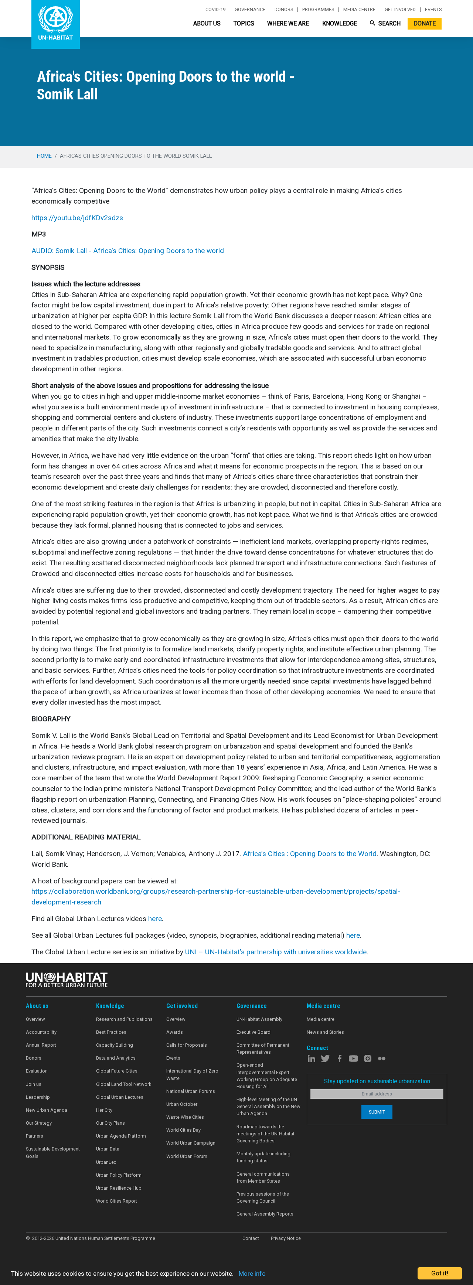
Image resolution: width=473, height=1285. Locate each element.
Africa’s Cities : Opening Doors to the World (310, 853)
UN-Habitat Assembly (259, 1019)
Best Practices (111, 1032)
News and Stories (325, 1032)
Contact (250, 1238)
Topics (244, 23)
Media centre (359, 9)
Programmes (318, 9)
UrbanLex (106, 1162)
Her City (104, 1110)
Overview (35, 1019)
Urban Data (107, 1149)
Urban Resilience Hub (119, 1188)
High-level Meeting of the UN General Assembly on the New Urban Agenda (268, 1106)
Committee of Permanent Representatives (262, 1048)
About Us (207, 23)
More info (252, 1273)
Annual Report (41, 1045)
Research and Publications (124, 1019)
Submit (377, 1112)
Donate (425, 23)
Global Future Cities (116, 1071)
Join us (33, 1084)
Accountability (41, 1032)
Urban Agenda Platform (121, 1136)
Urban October (181, 1104)
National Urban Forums (190, 1091)
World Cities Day (183, 1130)
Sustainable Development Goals (53, 1152)
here (155, 918)
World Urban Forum (186, 1156)
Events (433, 9)
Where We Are (288, 23)
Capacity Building (114, 1045)
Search (389, 23)
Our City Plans (110, 1123)
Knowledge (339, 23)
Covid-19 (215, 9)
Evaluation (37, 1071)
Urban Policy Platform (119, 1175)
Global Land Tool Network (123, 1084)
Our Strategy (39, 1123)
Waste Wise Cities (185, 1117)
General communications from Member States (263, 1177)
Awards (174, 1032)
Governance (250, 9)
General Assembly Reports (264, 1214)
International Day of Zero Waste (192, 1074)
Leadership (38, 1097)
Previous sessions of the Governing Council (262, 1197)
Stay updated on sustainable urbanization (377, 1081)
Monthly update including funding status (263, 1157)
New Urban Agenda (46, 1110)
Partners (34, 1136)
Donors (284, 9)
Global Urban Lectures (119, 1097)
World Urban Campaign (190, 1143)
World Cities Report (116, 1201)
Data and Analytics (116, 1058)
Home (44, 156)
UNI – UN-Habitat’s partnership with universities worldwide (276, 952)
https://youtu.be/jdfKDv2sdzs (77, 218)
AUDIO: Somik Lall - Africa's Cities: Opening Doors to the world (127, 250)
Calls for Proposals (186, 1045)
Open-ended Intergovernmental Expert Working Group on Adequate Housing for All (266, 1075)
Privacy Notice (286, 1238)
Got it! (439, 1273)
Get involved (400, 9)
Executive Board (253, 1032)
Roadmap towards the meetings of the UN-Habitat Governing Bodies (265, 1133)
